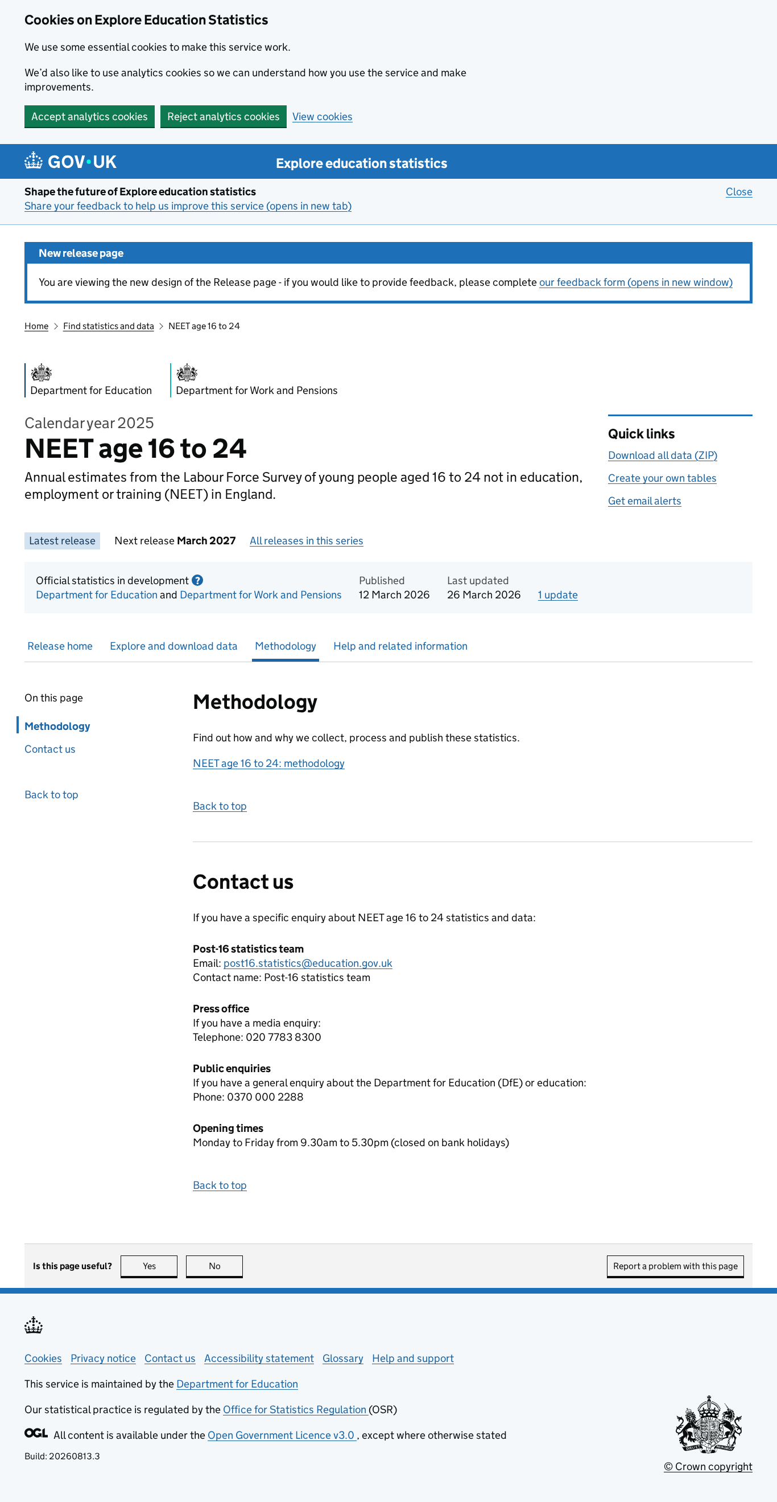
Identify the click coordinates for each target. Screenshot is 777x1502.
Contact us (50, 749)
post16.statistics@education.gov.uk (308, 963)
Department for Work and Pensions (261, 594)
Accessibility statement (259, 1358)
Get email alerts (644, 500)
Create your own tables (662, 478)
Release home (60, 645)
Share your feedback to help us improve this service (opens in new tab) (188, 205)
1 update (558, 594)
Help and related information (400, 645)
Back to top (51, 794)
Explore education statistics (362, 163)
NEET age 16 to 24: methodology (269, 763)
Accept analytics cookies (89, 116)
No (226, 1266)
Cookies (43, 1358)
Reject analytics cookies (223, 116)
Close (739, 191)
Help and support (413, 1358)
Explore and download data (174, 645)
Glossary (343, 1358)
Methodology (285, 645)
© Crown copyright (708, 1466)
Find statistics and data (108, 326)
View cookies (322, 116)
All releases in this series (306, 540)
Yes (160, 1266)
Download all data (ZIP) (662, 455)
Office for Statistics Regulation (296, 1409)
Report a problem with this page (675, 1266)
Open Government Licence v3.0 (282, 1435)
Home (36, 326)
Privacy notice (103, 1358)
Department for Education (97, 594)
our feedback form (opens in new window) (636, 282)
